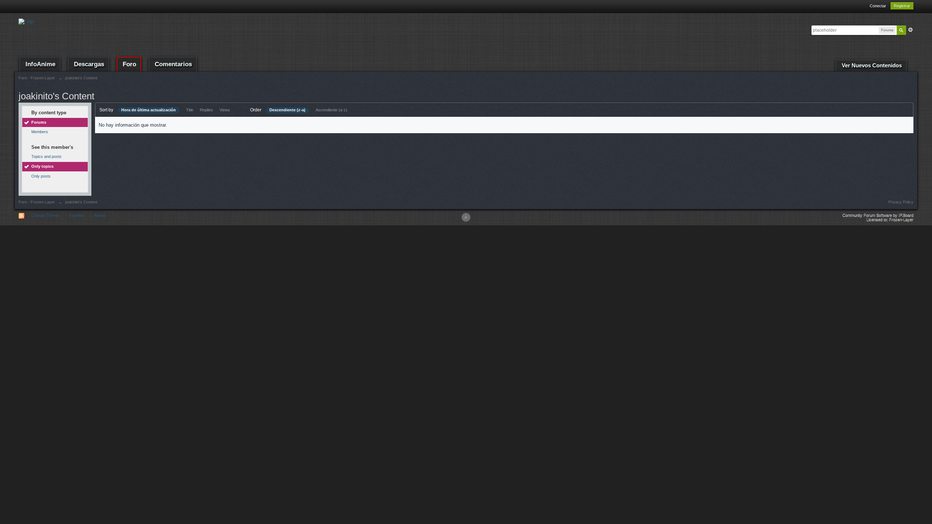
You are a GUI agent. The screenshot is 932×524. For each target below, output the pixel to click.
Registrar (902, 6)
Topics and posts (46, 156)
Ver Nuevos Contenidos (872, 65)
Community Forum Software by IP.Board (877, 215)
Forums (38, 122)
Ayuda (99, 215)
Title (189, 110)
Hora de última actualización (148, 110)
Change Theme (45, 215)
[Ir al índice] (27, 21)
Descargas (89, 64)
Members (39, 132)
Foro (129, 64)
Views (225, 110)
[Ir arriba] (466, 217)
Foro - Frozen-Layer (37, 202)
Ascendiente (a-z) (331, 110)
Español (76, 215)
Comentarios (173, 64)
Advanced (910, 30)
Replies (206, 110)
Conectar (878, 6)
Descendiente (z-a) (287, 110)
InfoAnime (40, 64)
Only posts (41, 176)
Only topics (42, 166)
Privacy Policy (900, 202)
